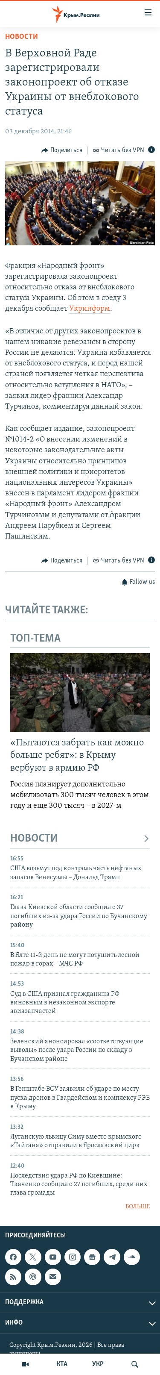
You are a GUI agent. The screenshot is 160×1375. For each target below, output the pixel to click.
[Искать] (135, 1364)
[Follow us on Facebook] (13, 1257)
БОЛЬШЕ (137, 1207)
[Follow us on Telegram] (112, 1257)
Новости (21, 37)
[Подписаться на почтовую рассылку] (53, 1277)
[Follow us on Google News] (92, 1257)
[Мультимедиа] (25, 1364)
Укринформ (89, 309)
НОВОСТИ (34, 839)
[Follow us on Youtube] (53, 1257)
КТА (61, 1364)
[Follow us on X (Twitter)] (33, 1257)
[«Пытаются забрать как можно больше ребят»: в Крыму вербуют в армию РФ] (80, 692)
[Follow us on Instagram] (72, 1257)
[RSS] (13, 1277)
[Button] (61, 150)
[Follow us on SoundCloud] (132, 1257)
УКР (98, 1364)
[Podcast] (33, 1277)
